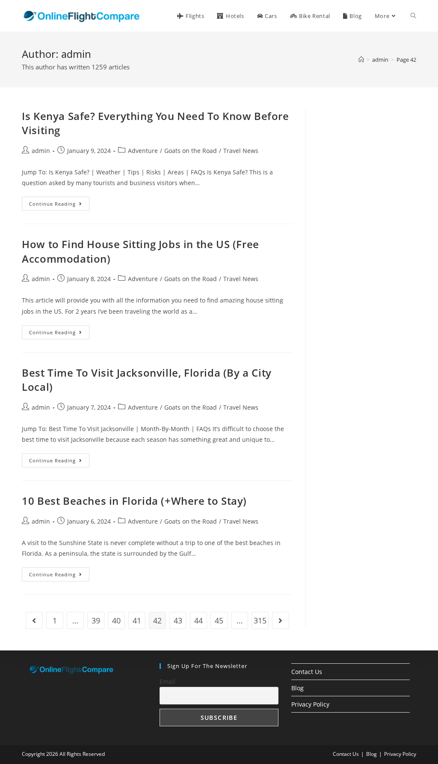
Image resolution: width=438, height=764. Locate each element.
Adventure (143, 151)
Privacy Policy (310, 704)
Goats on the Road (190, 151)
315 (260, 620)
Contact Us (306, 672)
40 (116, 620)
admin (41, 151)
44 (198, 620)
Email (167, 681)
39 (96, 620)
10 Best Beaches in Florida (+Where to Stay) (134, 501)
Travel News (240, 151)
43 (178, 620)
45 (219, 620)
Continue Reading (59, 205)
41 (137, 620)
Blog (297, 688)
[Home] (361, 59)
